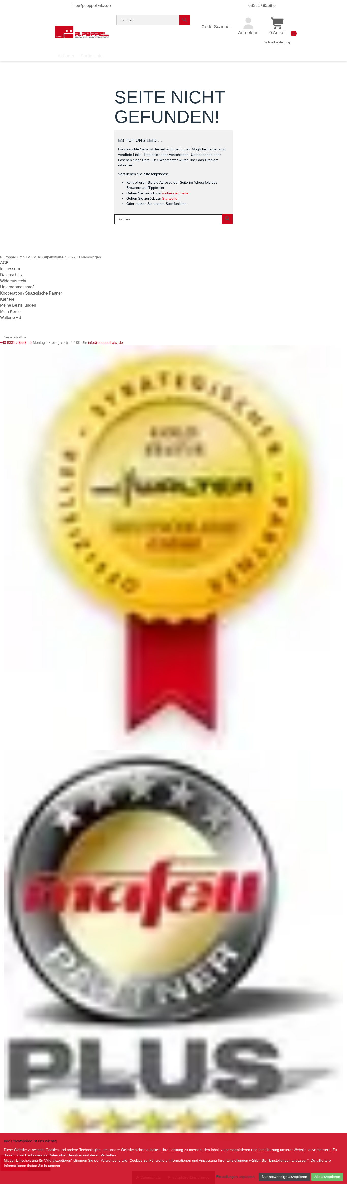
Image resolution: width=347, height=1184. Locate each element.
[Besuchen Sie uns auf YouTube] (12, 330)
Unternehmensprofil (18, 287)
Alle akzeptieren (327, 1177)
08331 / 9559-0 (262, 5)
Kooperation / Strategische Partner (31, 293)
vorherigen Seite (175, 193)
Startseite (169, 198)
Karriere (7, 299)
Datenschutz (11, 275)
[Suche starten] (184, 20)
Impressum (10, 269)
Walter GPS (10, 317)
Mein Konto (10, 311)
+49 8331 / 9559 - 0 (16, 342)
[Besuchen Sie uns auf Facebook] (4, 330)
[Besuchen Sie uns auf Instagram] (19, 330)
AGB (4, 263)
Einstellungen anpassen (235, 1177)
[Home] (82, 32)
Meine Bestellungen (18, 305)
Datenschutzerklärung (79, 1166)
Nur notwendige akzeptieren (284, 1177)
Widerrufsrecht (13, 281)
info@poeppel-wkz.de (91, 5)
